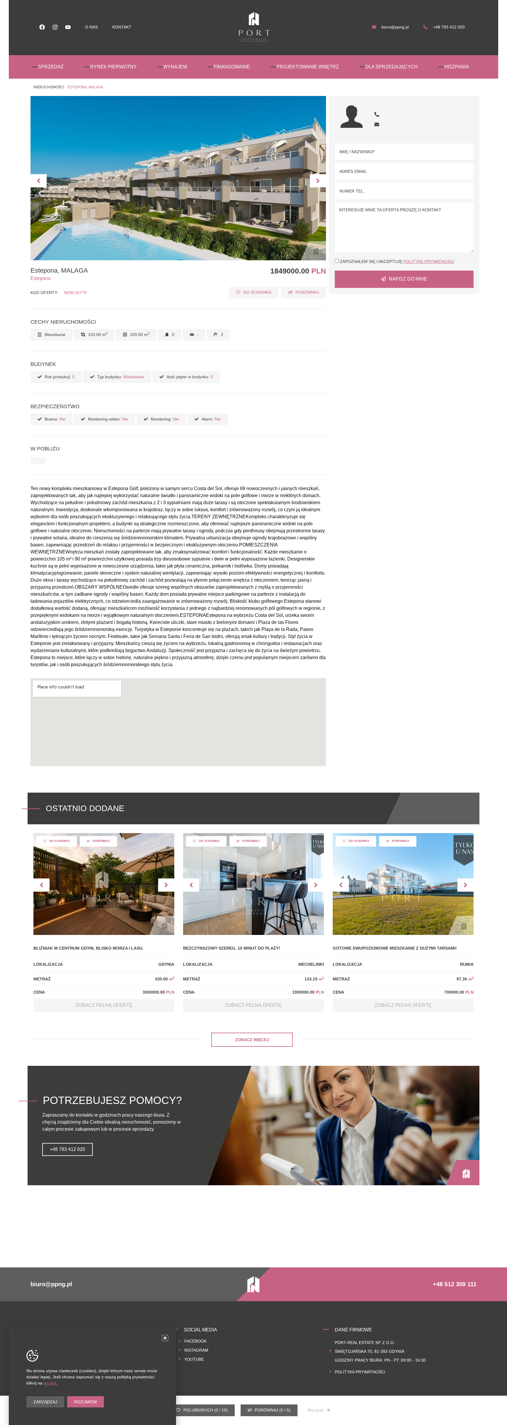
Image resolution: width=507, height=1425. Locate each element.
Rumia (467, 964)
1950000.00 (308, 992)
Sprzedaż (51, 66)
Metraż (42, 979)
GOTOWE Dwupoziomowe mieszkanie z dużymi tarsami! (395, 948)
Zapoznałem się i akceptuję (397, 261)
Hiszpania (456, 66)
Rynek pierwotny (113, 66)
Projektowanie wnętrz (307, 66)
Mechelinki (311, 964)
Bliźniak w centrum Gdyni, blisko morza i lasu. (88, 948)
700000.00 (459, 992)
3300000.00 (158, 992)
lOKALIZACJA (48, 964)
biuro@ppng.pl (51, 1284)
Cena (39, 992)
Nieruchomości (48, 87)
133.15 (314, 979)
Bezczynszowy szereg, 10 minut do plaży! (231, 948)
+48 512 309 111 (454, 1284)
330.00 (164, 979)
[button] (39, 180)
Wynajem (175, 66)
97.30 (465, 979)
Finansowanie (232, 66)
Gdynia (166, 964)
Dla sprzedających (391, 66)
